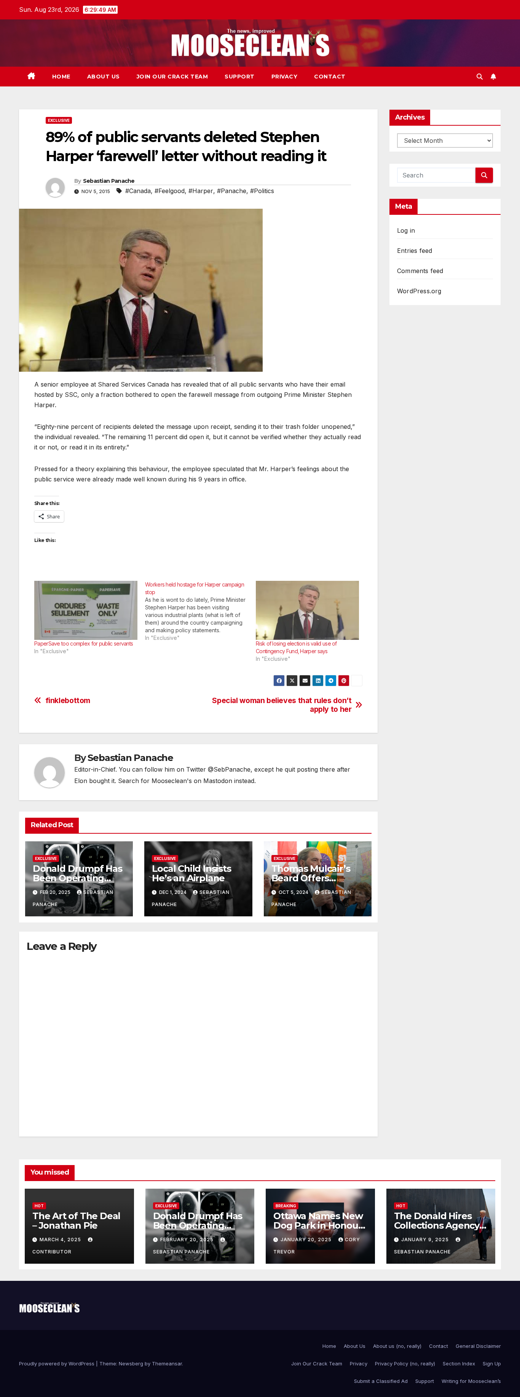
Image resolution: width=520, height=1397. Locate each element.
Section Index (459, 1363)
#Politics (262, 191)
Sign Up (492, 1363)
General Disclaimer (478, 1346)
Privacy (284, 76)
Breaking (286, 1206)
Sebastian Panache (109, 180)
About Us (103, 76)
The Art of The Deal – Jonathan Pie (76, 1220)
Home (61, 76)
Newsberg (131, 1363)
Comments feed (420, 271)
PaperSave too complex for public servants (83, 643)
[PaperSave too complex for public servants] (85, 610)
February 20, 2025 (187, 1239)
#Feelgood (170, 191)
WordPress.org (419, 291)
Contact (330, 76)
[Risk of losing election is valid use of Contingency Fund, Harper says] (307, 610)
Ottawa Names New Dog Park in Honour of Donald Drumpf (318, 1225)
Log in (406, 230)
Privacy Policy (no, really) (405, 1363)
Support (240, 76)
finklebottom (67, 700)
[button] (480, 76)
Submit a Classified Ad (381, 1381)
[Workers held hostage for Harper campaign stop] (200, 611)
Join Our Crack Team (172, 76)
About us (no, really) (397, 1346)
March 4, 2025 (61, 1239)
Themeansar (167, 1363)
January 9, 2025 (425, 1239)
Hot (39, 1206)
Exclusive (59, 120)
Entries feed (414, 250)
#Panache (231, 191)
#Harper (200, 191)
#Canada (138, 191)
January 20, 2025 (307, 1239)
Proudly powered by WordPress (57, 1363)
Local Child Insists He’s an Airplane (191, 873)
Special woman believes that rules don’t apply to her (281, 705)
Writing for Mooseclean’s (471, 1381)
